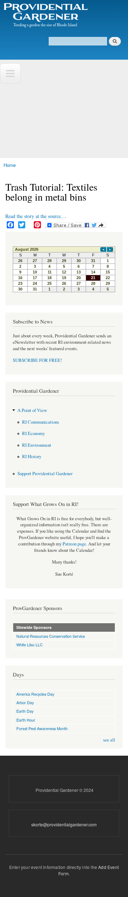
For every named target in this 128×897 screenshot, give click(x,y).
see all (109, 740)
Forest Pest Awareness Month (42, 728)
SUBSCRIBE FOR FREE (36, 360)
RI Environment (36, 445)
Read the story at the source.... (35, 216)
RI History (31, 456)
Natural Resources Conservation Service (50, 636)
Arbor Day (25, 702)
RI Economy (33, 433)
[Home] (45, 15)
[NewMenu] (10, 73)
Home (10, 165)
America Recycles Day (35, 694)
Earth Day (24, 711)
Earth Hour (25, 720)
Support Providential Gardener (45, 474)
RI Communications (40, 422)
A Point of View (32, 410)
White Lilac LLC (29, 644)
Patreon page (74, 544)
